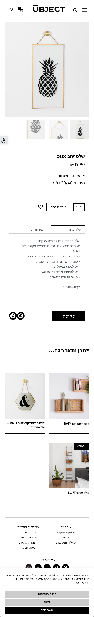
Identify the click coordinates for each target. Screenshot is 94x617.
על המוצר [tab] (74, 229)
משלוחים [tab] (36, 229)
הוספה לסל (58, 207)
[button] (4, 140)
